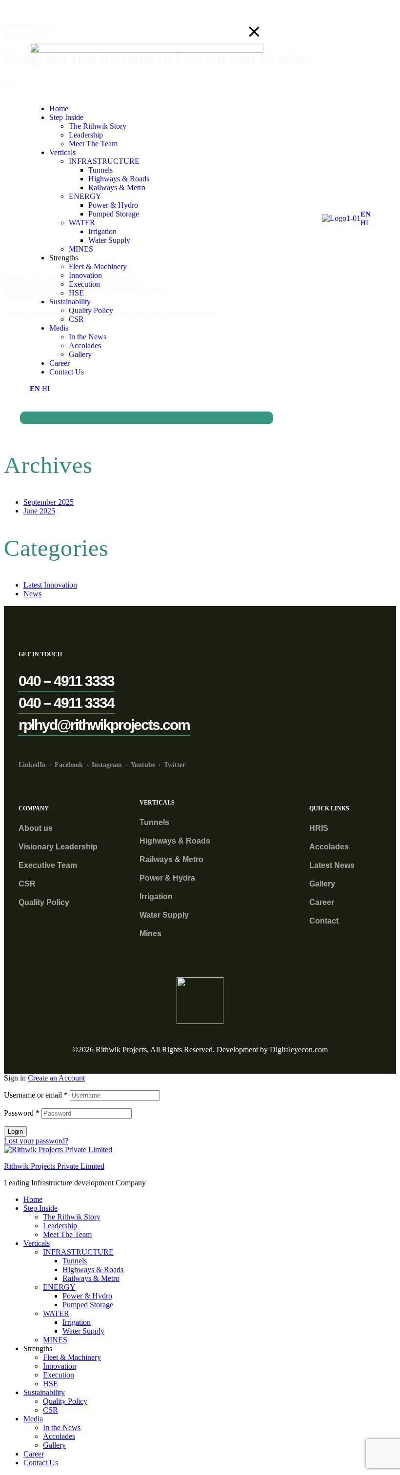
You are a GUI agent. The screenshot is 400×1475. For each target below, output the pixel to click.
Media (33, 1419)
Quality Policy (65, 1401)
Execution (58, 1375)
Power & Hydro (87, 1296)
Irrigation (76, 1322)
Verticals (36, 1243)
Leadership (60, 1225)
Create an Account (56, 1078)
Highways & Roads (92, 1269)
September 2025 (48, 502)
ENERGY (59, 1287)
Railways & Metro (91, 1278)
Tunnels (74, 1261)
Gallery (54, 1445)
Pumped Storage (87, 1304)
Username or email (36, 1095)
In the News (61, 1427)
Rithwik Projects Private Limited (54, 1166)
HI (364, 223)
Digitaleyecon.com (299, 1049)
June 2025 (39, 511)
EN (365, 214)
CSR (50, 1410)
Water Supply (83, 1331)
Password (22, 1113)
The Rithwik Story (71, 1217)
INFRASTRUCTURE (78, 1252)
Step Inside (40, 1208)
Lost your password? (36, 1141)
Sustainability (44, 1392)
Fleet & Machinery (72, 1357)
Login (15, 1131)
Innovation (59, 1366)
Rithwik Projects (121, 1049)
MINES (55, 1340)
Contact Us (40, 1462)
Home (32, 1199)
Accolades (59, 1436)
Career (33, 1454)
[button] (66, 681)
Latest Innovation (50, 585)
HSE (50, 1383)
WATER (56, 1313)
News (32, 594)
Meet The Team (67, 1234)
